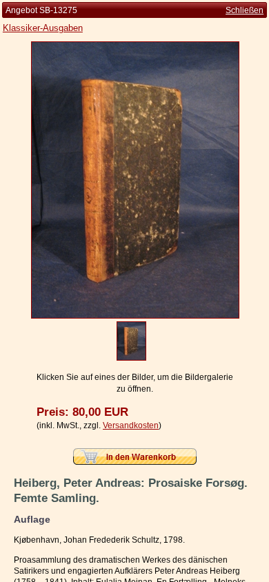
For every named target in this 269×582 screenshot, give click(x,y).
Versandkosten (131, 425)
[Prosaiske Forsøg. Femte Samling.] (135, 316)
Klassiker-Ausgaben (43, 28)
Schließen (244, 10)
